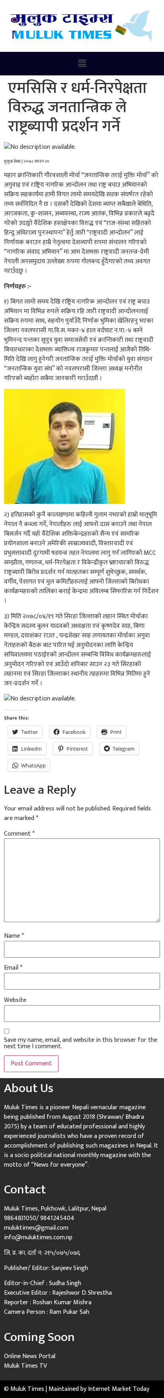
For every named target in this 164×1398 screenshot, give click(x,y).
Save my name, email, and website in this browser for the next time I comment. (80, 1043)
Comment (19, 834)
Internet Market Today (118, 1389)
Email (13, 968)
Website (15, 1000)
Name (14, 936)
